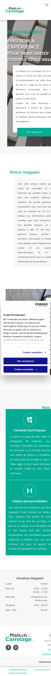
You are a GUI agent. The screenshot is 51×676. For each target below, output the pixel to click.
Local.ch (38, 669)
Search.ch (46, 669)
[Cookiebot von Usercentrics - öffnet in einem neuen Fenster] (36, 305)
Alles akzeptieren (25, 361)
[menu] (47, 5)
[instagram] (15, 648)
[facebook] (8, 648)
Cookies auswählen (32, 352)
